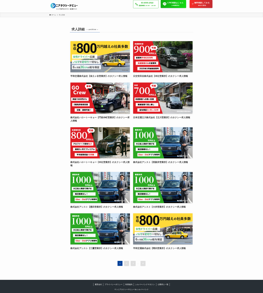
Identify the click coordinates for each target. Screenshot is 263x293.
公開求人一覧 (163, 284)
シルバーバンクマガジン (145, 284)
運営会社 (98, 284)
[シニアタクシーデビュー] (64, 6)
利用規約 (128, 284)
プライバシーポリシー (113, 284)
